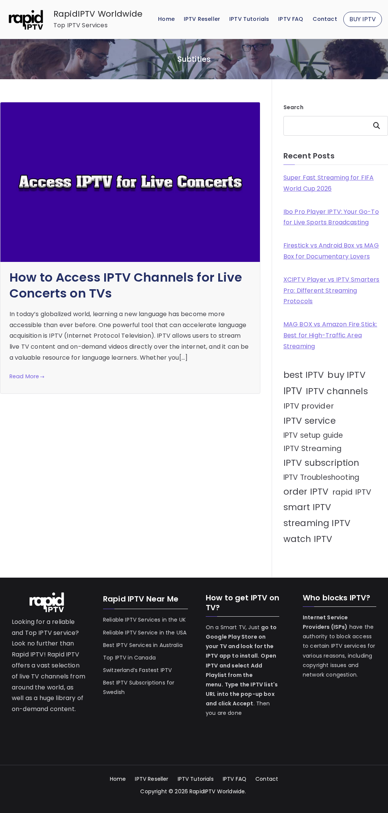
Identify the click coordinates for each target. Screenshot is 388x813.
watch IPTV (308, 539)
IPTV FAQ (290, 19)
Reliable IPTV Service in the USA (144, 632)
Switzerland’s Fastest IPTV (138, 670)
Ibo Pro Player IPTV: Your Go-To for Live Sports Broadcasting (331, 217)
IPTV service (309, 421)
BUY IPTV (362, 19)
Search (293, 107)
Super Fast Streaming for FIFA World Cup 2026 (328, 183)
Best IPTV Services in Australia (143, 645)
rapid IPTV (352, 492)
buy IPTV (346, 375)
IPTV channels (337, 391)
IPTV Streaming (312, 448)
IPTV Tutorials (249, 19)
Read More (24, 376)
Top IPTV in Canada (129, 657)
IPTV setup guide (313, 435)
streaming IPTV (316, 523)
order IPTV (306, 492)
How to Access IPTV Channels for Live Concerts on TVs (125, 285)
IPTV (292, 391)
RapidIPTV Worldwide (97, 14)
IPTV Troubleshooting (321, 477)
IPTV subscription (321, 463)
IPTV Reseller (202, 19)
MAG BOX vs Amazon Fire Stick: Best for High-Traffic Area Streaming (330, 335)
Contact (325, 19)
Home (166, 19)
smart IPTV (307, 507)
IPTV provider (308, 406)
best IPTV (303, 375)
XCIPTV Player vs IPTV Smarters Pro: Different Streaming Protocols (331, 290)
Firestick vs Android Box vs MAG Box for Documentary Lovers (331, 251)
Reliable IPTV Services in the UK (144, 619)
